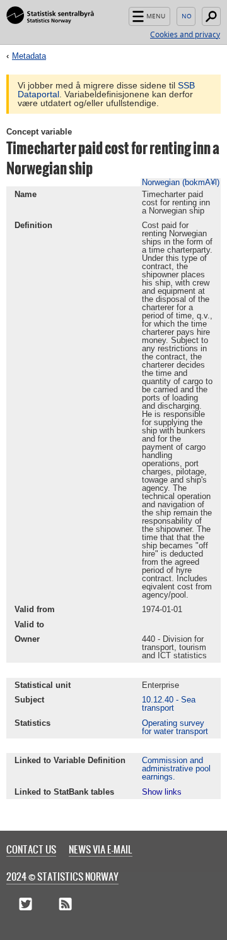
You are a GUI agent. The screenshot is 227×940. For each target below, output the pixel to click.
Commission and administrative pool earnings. (176, 768)
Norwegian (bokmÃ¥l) (180, 182)
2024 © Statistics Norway (62, 876)
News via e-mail (100, 849)
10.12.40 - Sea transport (168, 704)
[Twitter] (25, 905)
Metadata (29, 56)
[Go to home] (50, 15)
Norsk (186, 16)
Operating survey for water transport (175, 727)
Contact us (31, 849)
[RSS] (65, 905)
